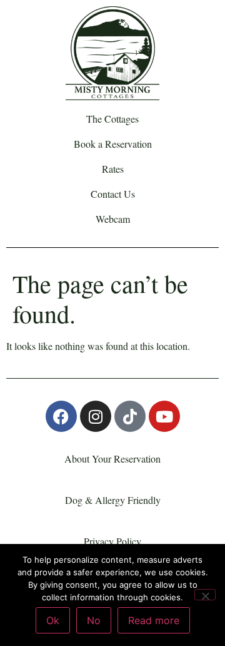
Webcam (113, 219)
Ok (52, 620)
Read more (153, 620)
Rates (113, 169)
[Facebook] (61, 416)
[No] (205, 594)
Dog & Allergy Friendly (113, 499)
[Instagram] (95, 416)
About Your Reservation (112, 458)
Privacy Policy (112, 541)
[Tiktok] (130, 416)
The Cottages (112, 119)
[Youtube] (164, 416)
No (94, 620)
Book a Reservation (113, 144)
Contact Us (113, 194)
